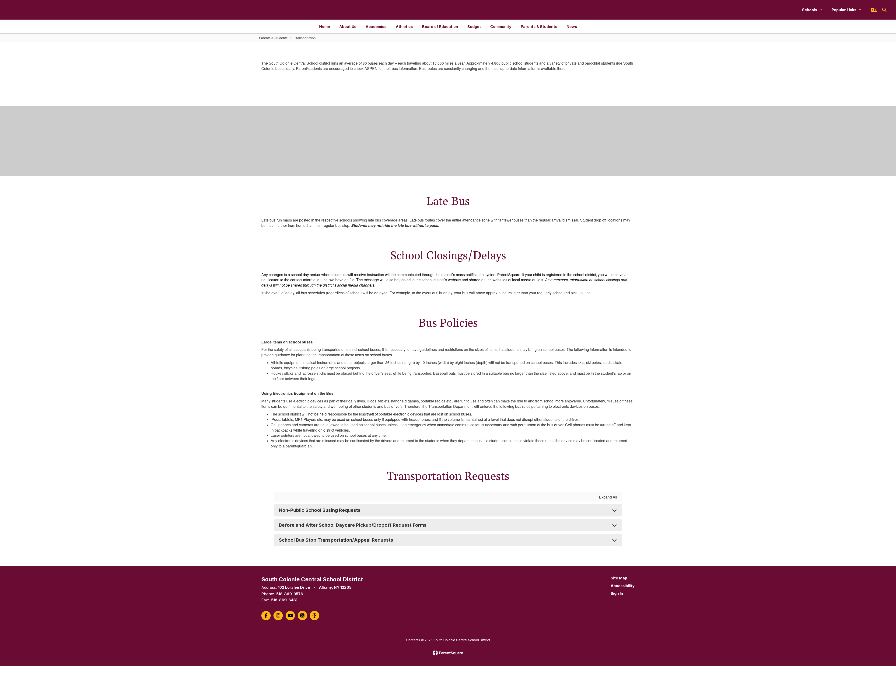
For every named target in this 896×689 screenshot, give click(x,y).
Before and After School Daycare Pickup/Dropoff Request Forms (353, 525)
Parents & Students (273, 37)
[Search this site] (884, 9)
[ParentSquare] (448, 652)
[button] (812, 9)
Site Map (619, 578)
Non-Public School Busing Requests (319, 510)
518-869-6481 (284, 600)
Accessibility (623, 585)
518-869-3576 (289, 594)
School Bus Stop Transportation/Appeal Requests (336, 540)
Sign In (617, 593)
